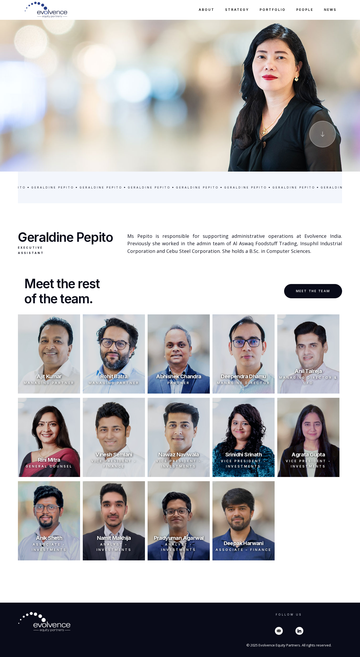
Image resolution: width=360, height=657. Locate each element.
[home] (42, 10)
